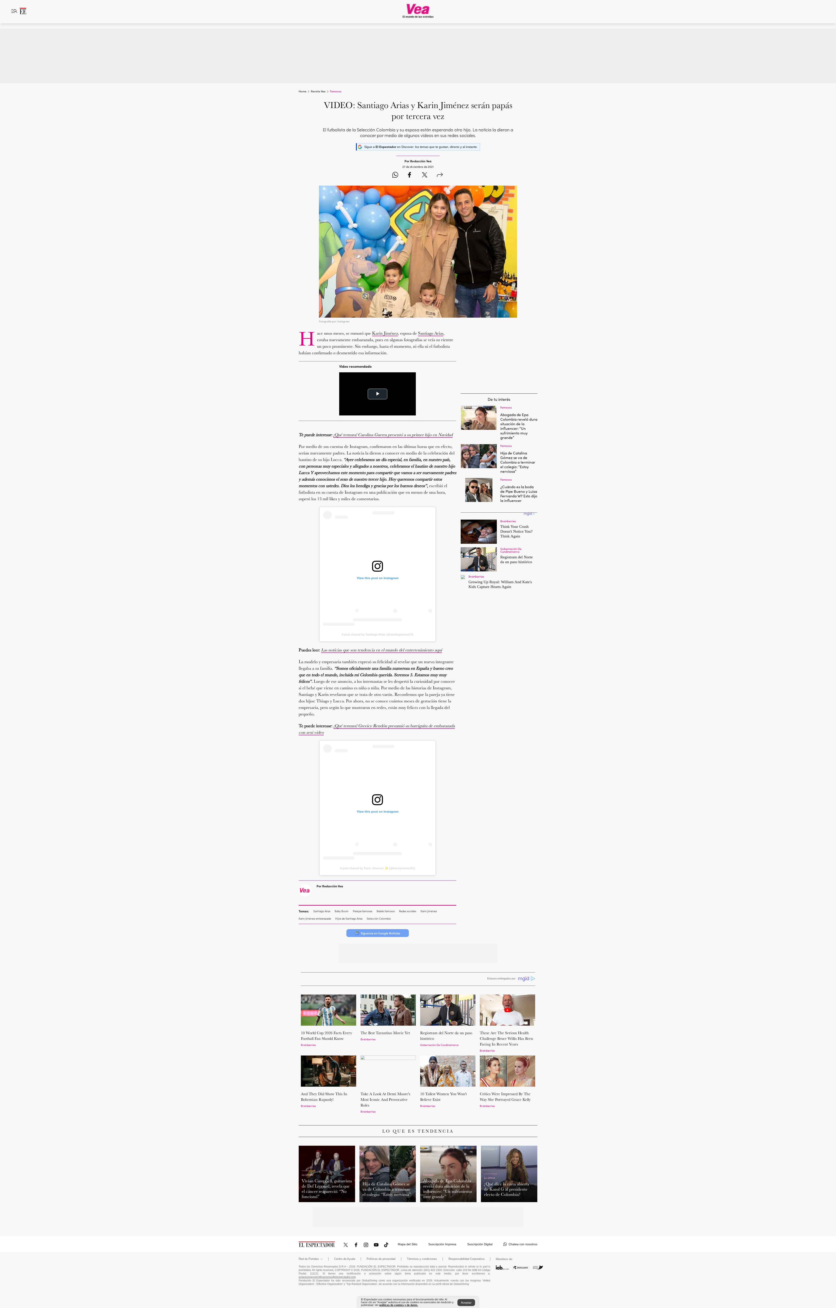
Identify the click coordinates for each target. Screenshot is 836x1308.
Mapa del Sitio (407, 1244)
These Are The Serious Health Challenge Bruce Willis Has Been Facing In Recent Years (506, 1038)
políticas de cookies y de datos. (398, 1305)
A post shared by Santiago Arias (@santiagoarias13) (377, 634)
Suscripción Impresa (442, 1244)
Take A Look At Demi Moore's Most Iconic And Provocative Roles (385, 1099)
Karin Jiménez (385, 333)
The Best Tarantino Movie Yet (385, 1032)
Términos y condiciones (422, 1259)
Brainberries (308, 1044)
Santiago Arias (430, 333)
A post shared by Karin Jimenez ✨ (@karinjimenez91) (377, 868)
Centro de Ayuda (344, 1259)
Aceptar (466, 1302)
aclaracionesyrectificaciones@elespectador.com (327, 1277)
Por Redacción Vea (330, 886)
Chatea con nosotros (523, 1244)
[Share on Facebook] (409, 175)
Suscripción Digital (479, 1244)
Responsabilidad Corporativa (466, 1259)
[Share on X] (425, 175)
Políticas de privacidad (381, 1259)
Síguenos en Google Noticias (380, 933)
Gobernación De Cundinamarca (439, 1044)
